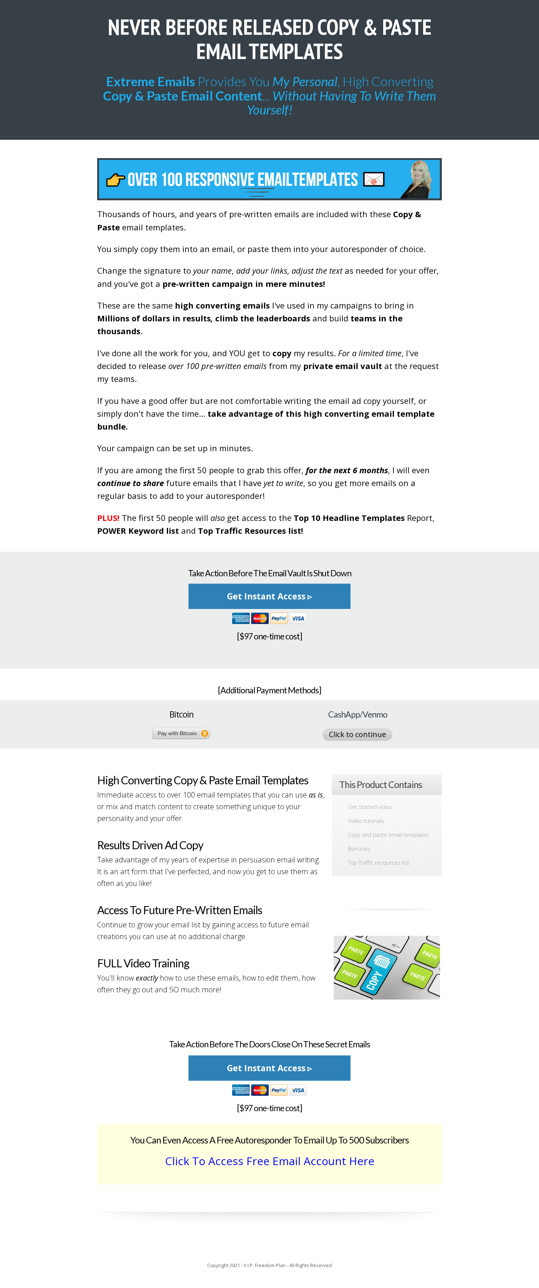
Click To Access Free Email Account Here (269, 1160)
